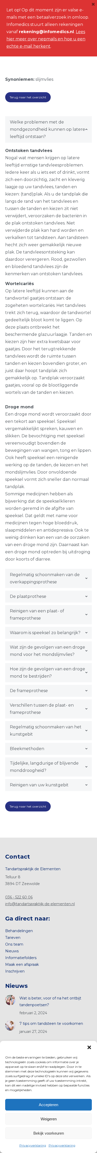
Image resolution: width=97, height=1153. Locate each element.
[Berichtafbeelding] (10, 1000)
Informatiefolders (20, 957)
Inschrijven (15, 971)
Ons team (14, 944)
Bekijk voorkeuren (48, 1133)
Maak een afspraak (22, 964)
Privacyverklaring (32, 1145)
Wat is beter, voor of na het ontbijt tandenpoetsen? (50, 1001)
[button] (89, 1047)
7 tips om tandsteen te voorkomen (51, 1023)
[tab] (48, 129)
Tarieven (12, 937)
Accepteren (48, 1105)
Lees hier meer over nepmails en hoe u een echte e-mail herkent (45, 39)
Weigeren (49, 1119)
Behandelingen (19, 931)
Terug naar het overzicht (28, 97)
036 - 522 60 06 (19, 897)
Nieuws (12, 951)
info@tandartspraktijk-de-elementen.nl (40, 904)
